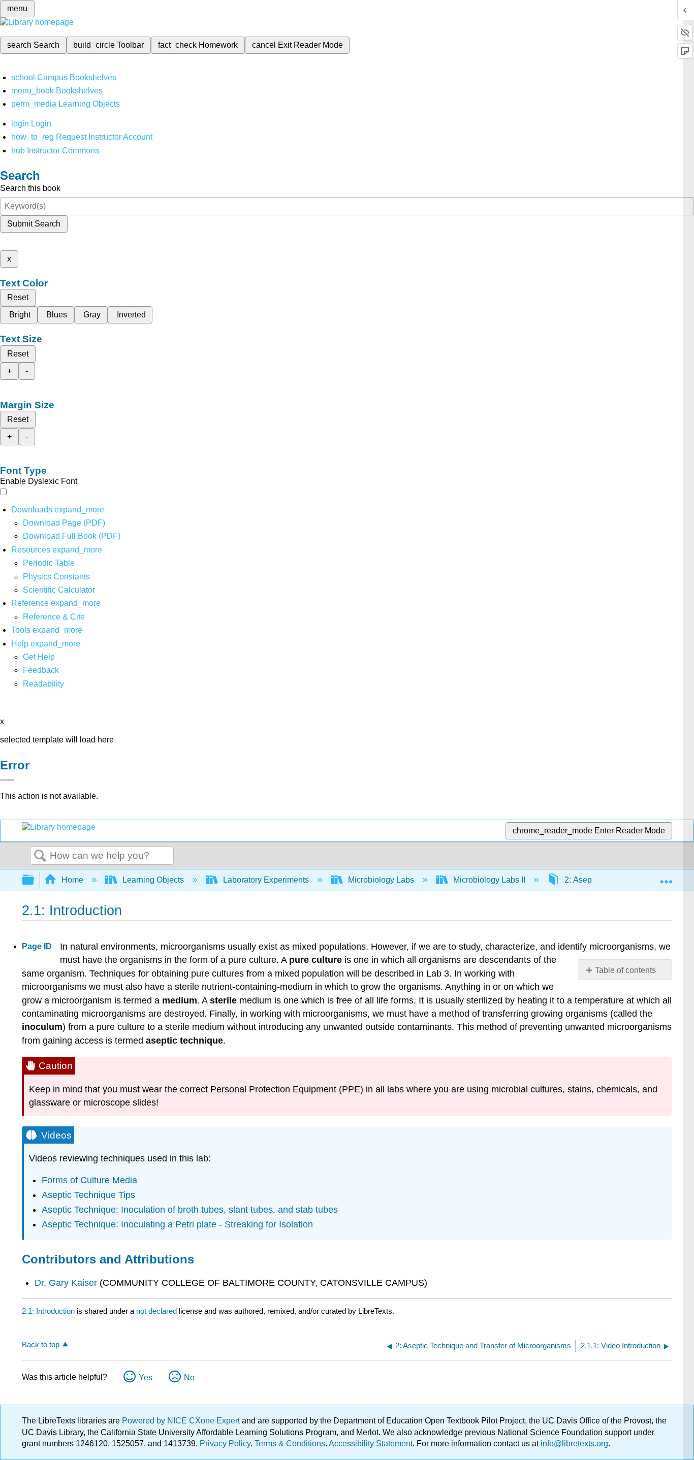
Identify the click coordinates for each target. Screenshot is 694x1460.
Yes (145, 1377)
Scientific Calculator (59, 590)
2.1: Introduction (48, 1311)
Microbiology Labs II (489, 879)
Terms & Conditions (290, 1443)
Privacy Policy (225, 1443)
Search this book (30, 188)
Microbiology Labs (381, 879)
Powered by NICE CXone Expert (182, 1420)
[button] (41, 670)
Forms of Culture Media (89, 1180)
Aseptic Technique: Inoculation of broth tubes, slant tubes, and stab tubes (190, 1210)
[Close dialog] (7, 780)
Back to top (40, 1344)
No (189, 1377)
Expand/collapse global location (666, 877)
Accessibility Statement (371, 1443)
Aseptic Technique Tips (88, 1195)
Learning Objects (153, 879)
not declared (157, 1311)
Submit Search (33, 223)
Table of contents (625, 970)
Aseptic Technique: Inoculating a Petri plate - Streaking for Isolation (177, 1224)
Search (40, 856)
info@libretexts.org (573, 1443)
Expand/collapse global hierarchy (34, 880)
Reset (17, 297)
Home (72, 879)
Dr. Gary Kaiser (66, 1283)
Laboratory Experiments (266, 879)
